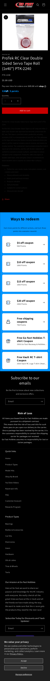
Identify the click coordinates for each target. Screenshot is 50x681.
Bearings (9, 524)
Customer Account (13, 501)
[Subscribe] (42, 401)
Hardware (9, 554)
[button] (5, 5)
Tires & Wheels (11, 566)
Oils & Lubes (10, 560)
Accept (24, 661)
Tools (7, 572)
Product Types (11, 464)
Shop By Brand (11, 476)
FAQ (7, 495)
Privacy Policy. (16, 654)
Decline (24, 667)
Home (7, 458)
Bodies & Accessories (14, 530)
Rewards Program (13, 507)
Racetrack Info (11, 488)
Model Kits (9, 470)
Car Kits (8, 536)
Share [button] (7, 199)
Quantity (5, 95)
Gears (7, 548)
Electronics (10, 542)
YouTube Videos (12, 482)
